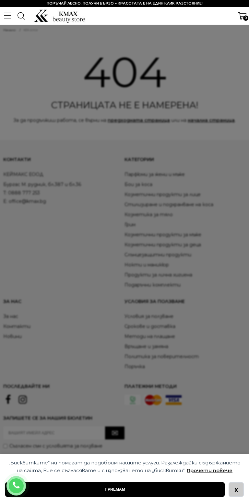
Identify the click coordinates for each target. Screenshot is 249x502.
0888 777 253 (25, 481)
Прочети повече (209, 470)
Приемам (115, 489)
